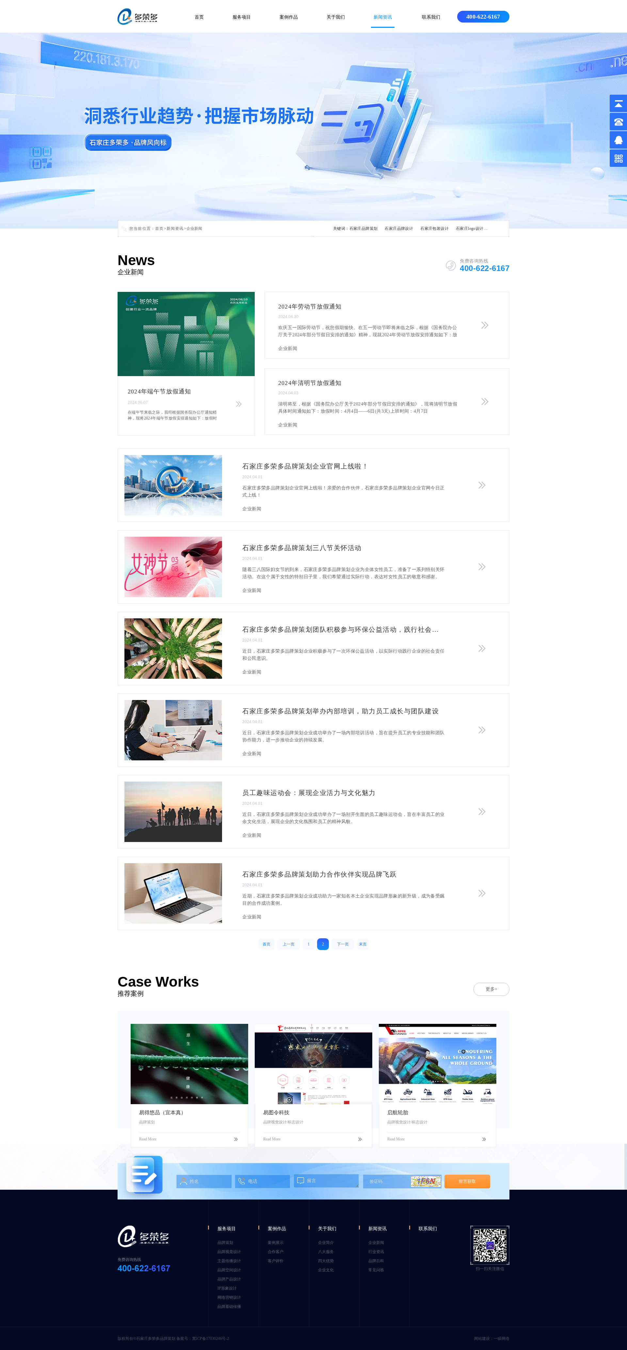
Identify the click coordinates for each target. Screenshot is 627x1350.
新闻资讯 (383, 17)
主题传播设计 (229, 1261)
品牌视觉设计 (229, 1251)
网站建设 (482, 1338)
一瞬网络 (501, 1338)
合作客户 (275, 1251)
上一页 (289, 944)
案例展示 (275, 1242)
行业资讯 (376, 1251)
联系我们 (431, 17)
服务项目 (242, 17)
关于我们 (336, 17)
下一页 (343, 944)
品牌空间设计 (229, 1270)
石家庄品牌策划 (363, 228)
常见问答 (376, 1270)
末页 (363, 944)
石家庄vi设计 (502, 228)
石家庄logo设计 (470, 228)
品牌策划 (225, 1242)
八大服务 (326, 1251)
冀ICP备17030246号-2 (210, 1338)
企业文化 (326, 1270)
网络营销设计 (229, 1297)
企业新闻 (376, 1242)
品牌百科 (376, 1261)
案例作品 (289, 17)
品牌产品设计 (229, 1279)
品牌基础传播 (229, 1306)
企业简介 (326, 1242)
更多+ (491, 989)
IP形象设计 (227, 1288)
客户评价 (275, 1261)
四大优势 (326, 1261)
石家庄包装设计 (434, 228)
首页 (199, 17)
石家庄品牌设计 (399, 228)
